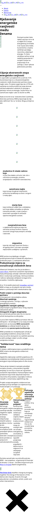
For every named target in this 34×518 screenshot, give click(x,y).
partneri (30, 285)
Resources (7, 13)
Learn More (4, 272)
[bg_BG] (3, 3)
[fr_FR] (14, 3)
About (6, 8)
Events (6, 10)
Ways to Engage (5, 465)
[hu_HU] (20, 3)
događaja (23, 285)
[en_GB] (9, 3)
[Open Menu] (1, 5)
